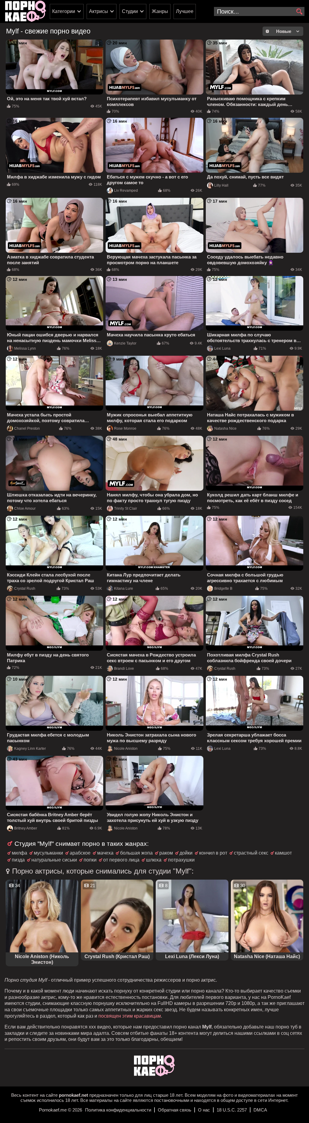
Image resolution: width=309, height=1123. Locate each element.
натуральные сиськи (54, 859)
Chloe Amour (25, 508)
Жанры (160, 11)
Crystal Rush (24, 588)
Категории (63, 11)
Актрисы (98, 11)
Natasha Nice (225, 428)
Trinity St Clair (125, 508)
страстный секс (251, 852)
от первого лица (121, 859)
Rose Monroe (125, 428)
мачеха (105, 852)
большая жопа (136, 852)
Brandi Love (124, 668)
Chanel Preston (27, 428)
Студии (130, 11)
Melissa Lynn (25, 348)
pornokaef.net (73, 1095)
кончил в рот (213, 852)
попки (90, 859)
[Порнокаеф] (26, 11)
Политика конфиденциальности (118, 1109)
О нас (204, 1109)
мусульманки (48, 852)
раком (166, 852)
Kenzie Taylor (125, 343)
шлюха (153, 859)
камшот (283, 852)
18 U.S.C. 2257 (232, 1109)
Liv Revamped (126, 190)
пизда (18, 859)
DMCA (260, 1109)
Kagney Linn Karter (30, 748)
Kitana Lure (123, 588)
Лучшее (184, 11)
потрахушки (181, 859)
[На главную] (154, 1074)
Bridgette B (223, 588)
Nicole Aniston (126, 748)
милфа (19, 852)
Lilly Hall (221, 185)
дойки (186, 852)
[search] (299, 11)
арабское (80, 852)
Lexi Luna (222, 348)
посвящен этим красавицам (129, 1016)
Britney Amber (25, 828)
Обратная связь (174, 1109)
